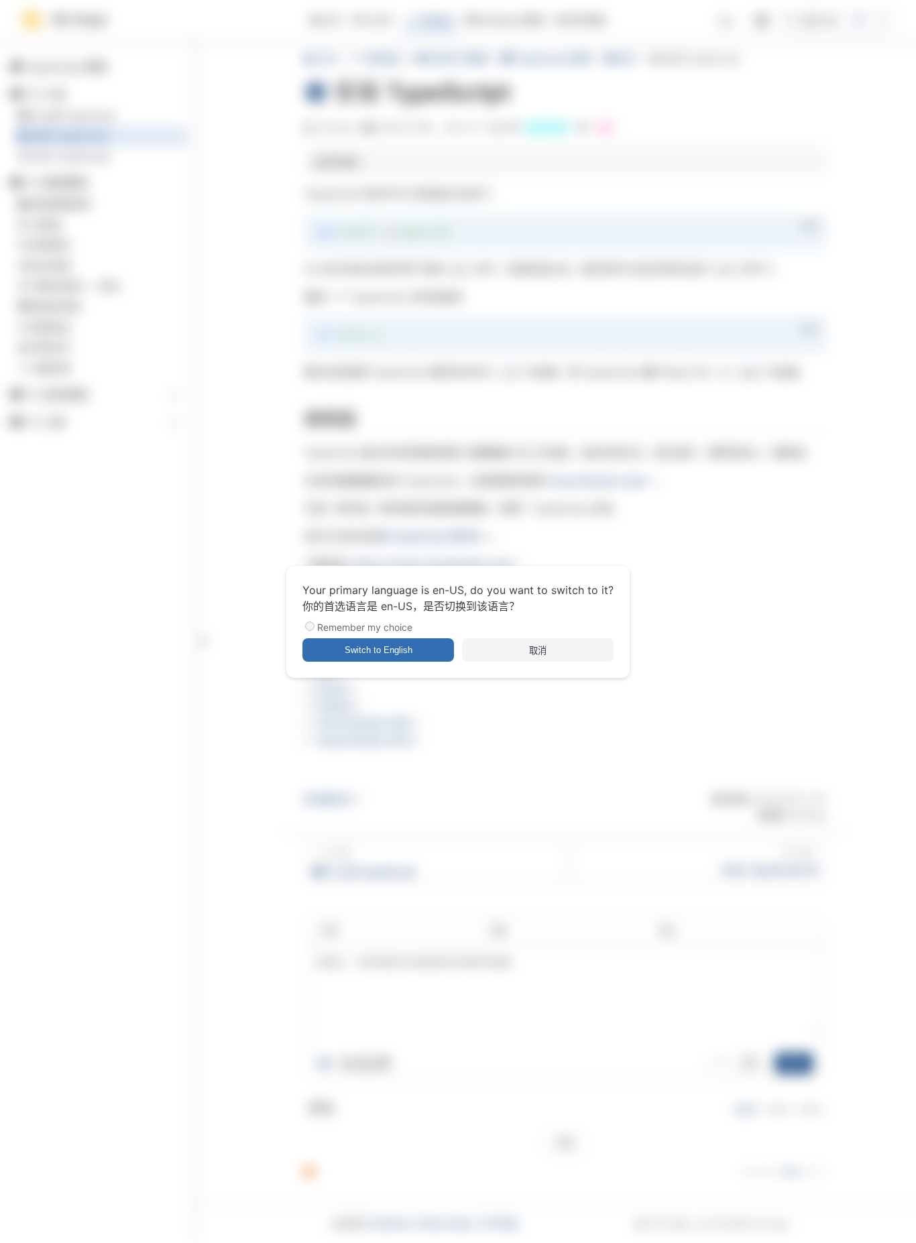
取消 (538, 651)
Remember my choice (364, 627)
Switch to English (378, 650)
